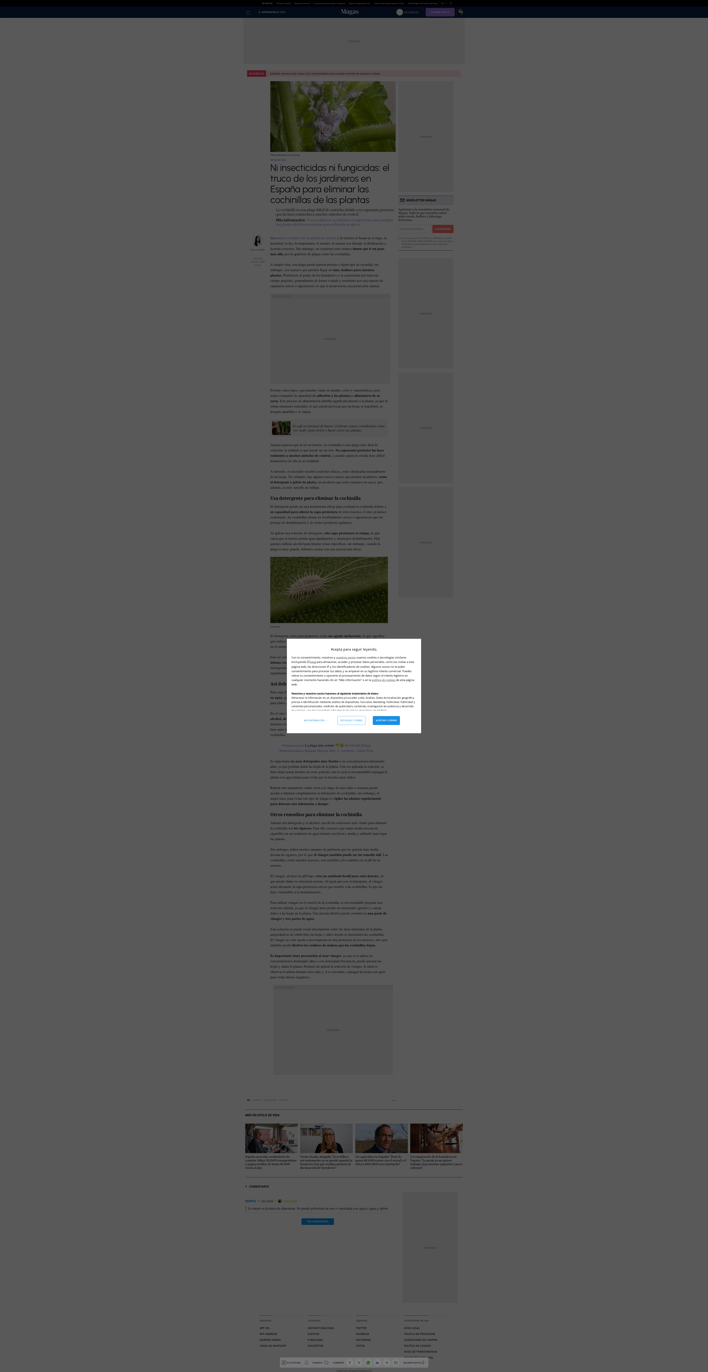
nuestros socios (346, 657)
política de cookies (384, 680)
